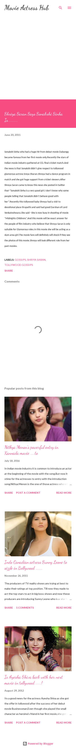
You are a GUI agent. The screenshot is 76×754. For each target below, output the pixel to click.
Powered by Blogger (40, 743)
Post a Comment (28, 492)
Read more (64, 492)
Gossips (20, 259)
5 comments (25, 607)
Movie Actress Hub (26, 8)
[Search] (60, 6)
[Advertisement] (38, 59)
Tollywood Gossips (18, 264)
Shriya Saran (36, 259)
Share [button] (8, 270)
